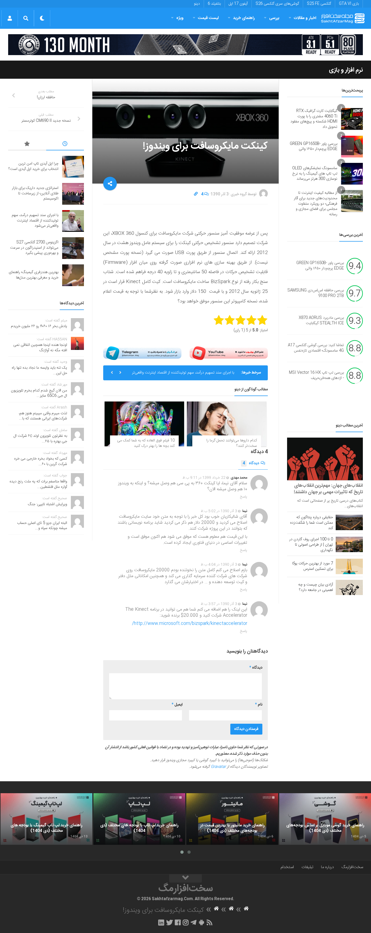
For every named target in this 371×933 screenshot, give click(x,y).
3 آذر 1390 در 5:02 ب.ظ (219, 511)
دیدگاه (251, 463)
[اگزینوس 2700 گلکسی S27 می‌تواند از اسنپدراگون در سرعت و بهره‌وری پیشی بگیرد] (73, 248)
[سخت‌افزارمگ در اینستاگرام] (185, 922)
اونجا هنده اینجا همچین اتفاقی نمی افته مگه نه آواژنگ (40, 348)
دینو (197, 4)
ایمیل (177, 704)
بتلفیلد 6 (214, 4)
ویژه (180, 18)
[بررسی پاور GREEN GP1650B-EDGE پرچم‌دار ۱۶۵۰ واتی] (352, 146)
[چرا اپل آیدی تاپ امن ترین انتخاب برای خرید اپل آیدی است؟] (73, 167)
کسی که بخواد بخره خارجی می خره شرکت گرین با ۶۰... (40, 461)
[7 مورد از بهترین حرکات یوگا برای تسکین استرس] (349, 566)
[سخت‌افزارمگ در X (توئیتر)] (169, 922)
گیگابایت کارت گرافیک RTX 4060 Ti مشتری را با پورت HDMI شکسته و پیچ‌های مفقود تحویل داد (313, 119)
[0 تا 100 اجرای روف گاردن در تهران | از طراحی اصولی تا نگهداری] (349, 544)
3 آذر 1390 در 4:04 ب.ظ (219, 565)
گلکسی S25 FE (319, 4)
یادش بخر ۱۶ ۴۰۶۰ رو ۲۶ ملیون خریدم (39, 326)
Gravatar (218, 767)
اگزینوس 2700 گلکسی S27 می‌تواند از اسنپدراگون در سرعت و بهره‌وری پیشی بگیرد (34, 247)
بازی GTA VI (349, 4)
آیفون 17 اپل (238, 4)
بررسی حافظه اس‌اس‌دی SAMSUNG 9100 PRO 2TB (315, 293)
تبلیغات (307, 867)
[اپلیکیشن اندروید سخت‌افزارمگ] (201, 922)
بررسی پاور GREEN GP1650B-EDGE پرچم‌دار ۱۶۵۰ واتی (313, 147)
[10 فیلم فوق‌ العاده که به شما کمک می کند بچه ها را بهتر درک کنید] (144, 423)
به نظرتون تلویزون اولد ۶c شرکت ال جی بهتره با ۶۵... (40, 439)
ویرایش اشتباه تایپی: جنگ (47, 504)
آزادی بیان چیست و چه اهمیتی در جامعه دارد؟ (315, 587)
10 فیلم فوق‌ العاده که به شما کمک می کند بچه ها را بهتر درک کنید (146, 443)
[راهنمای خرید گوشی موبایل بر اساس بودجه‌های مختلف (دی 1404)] (325, 819)
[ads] (185, 44)
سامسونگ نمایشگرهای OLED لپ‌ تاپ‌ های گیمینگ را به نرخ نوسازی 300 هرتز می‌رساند (314, 173)
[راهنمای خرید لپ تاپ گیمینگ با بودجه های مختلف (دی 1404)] (46, 819)
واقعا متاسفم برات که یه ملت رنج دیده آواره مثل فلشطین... (38, 484)
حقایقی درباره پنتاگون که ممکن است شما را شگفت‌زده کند (311, 523)
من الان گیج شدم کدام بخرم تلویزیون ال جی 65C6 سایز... (39, 393)
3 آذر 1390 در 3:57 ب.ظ (219, 604)
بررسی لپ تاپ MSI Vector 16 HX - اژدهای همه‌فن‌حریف (316, 376)
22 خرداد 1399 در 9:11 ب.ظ (204, 478)
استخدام (287, 867)
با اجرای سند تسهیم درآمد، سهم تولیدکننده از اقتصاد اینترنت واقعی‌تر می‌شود (183, 374)
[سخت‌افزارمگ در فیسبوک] (178, 922)
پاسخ (243, 497)
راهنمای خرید (244, 18)
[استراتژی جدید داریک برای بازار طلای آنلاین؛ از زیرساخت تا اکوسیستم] (73, 194)
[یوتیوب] (229, 353)
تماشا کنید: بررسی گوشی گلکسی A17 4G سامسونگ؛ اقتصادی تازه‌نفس (316, 348)
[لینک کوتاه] (196, 194)
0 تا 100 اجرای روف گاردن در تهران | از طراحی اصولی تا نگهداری (311, 545)
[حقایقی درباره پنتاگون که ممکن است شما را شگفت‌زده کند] (349, 522)
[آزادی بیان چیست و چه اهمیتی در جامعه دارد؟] (349, 587)
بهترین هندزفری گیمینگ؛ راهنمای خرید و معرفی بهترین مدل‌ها (33, 275)
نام (258, 704)
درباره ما (327, 867)
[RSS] (209, 922)
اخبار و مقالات (305, 18)
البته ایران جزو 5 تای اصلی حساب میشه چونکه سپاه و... (42, 526)
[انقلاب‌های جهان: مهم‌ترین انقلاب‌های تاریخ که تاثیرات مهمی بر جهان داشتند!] (325, 459)
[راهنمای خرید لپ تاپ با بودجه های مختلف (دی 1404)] (139, 819)
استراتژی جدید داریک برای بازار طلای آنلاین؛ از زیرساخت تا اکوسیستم (35, 193)
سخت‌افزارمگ (352, 867)
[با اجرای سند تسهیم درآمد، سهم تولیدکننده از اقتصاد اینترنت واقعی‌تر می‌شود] (73, 221)
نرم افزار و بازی (346, 70)
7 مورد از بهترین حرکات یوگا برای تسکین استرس (312, 566)
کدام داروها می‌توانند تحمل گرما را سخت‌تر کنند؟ (231, 443)
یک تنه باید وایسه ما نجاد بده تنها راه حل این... (39, 371)
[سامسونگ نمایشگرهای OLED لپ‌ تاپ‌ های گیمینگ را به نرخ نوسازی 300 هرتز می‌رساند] (352, 174)
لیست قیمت (208, 18)
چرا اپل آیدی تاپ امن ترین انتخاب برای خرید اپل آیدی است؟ (33, 166)
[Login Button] (10, 18)
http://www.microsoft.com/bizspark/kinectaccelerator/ (189, 623)
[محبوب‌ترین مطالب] (27, 144)
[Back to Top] (185, 878)
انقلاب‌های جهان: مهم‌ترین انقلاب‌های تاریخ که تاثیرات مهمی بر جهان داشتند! (328, 489)
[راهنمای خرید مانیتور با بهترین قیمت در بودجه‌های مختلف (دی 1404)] (232, 819)
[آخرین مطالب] (65, 144)
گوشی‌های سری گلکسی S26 (277, 4)
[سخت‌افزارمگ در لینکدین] (161, 922)
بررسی (274, 18)
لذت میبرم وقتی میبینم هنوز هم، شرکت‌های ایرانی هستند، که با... (43, 416)
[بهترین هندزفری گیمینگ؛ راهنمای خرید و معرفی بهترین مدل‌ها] (73, 275)
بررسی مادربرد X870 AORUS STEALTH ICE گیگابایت (321, 321)
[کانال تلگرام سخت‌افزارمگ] (193, 922)
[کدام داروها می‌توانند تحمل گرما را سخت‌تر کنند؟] (226, 423)
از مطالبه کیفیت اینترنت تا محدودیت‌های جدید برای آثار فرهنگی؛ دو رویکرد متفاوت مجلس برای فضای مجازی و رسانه (315, 203)
